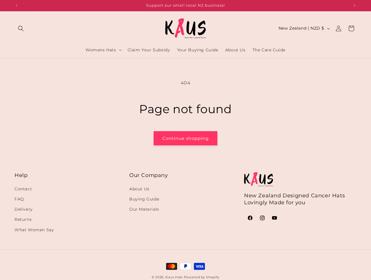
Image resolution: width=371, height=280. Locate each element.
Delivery (23, 209)
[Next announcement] (354, 5)
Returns (23, 219)
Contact (23, 189)
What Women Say (34, 229)
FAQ (19, 199)
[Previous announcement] (16, 5)
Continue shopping (185, 138)
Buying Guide (144, 199)
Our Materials (144, 209)
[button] (20, 28)
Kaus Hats (174, 277)
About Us (139, 189)
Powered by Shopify (202, 277)
